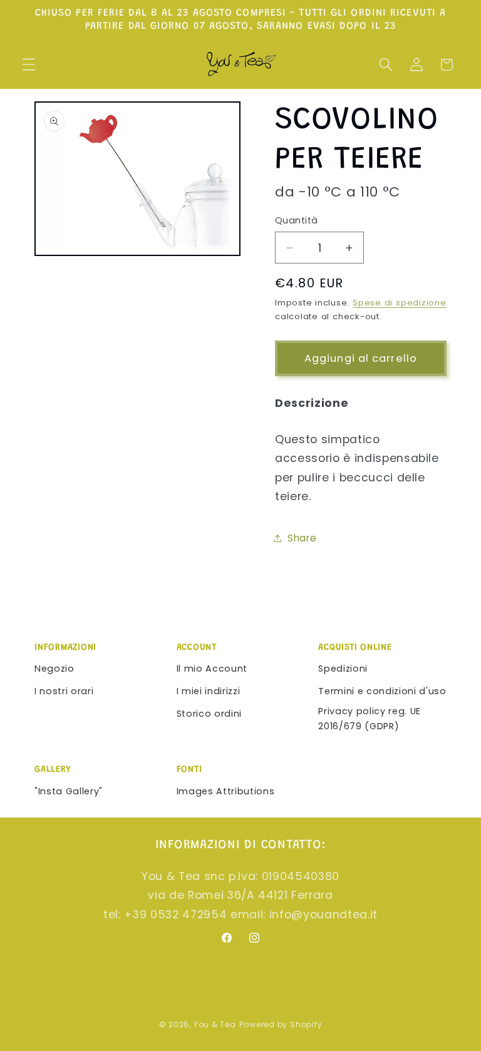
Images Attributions (226, 791)
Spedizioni (343, 668)
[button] (29, 64)
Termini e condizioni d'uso (382, 691)
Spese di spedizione (400, 303)
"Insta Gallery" (68, 791)
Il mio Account (212, 668)
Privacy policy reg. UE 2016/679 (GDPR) (369, 719)
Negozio (54, 668)
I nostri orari (63, 691)
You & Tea (215, 1024)
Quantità (296, 220)
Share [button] (301, 538)
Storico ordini (209, 713)
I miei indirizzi (208, 691)
